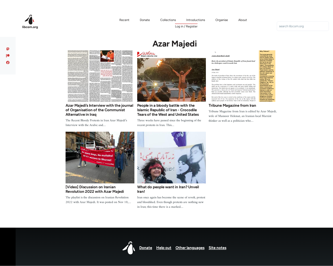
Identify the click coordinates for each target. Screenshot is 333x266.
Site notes (217, 247)
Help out (163, 247)
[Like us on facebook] (8, 62)
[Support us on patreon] (8, 56)
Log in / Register (186, 26)
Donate (145, 247)
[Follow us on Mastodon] (8, 49)
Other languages (190, 247)
